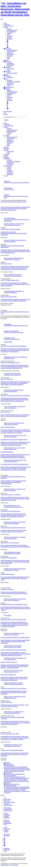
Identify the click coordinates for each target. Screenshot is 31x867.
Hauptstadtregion (11, 31)
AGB (5, 824)
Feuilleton (9, 33)
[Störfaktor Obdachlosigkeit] (15, 570)
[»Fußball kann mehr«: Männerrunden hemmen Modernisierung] (15, 241)
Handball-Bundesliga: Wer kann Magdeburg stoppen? (14, 604)
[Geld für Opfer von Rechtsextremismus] (15, 225)
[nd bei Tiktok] (7, 46)
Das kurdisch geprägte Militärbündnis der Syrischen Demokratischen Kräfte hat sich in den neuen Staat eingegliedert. (14, 692)
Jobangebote (7, 815)
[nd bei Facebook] (7, 44)
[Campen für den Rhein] (15, 698)
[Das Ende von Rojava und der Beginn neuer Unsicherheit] (15, 391)
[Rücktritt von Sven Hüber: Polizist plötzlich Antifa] (7, 615)
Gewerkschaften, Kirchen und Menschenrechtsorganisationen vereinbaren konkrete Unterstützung (14, 233)
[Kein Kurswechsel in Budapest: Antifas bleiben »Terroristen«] (15, 713)
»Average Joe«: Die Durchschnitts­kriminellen (12, 750)
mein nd (6, 114)
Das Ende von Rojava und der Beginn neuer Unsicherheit (15, 395)
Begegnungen (10, 54)
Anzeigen (6, 816)
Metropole (9, 56)
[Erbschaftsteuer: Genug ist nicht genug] (15, 507)
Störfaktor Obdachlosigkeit (7, 574)
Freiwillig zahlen (8, 805)
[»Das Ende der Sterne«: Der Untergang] (15, 490)
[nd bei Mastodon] (7, 40)
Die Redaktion (7, 808)
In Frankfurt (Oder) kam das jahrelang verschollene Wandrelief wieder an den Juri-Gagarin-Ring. (13, 531)
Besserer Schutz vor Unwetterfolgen (10, 542)
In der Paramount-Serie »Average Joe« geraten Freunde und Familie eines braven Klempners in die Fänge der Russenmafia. (14, 754)
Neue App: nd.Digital (9, 802)
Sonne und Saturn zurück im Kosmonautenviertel (13, 527)
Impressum (6, 820)
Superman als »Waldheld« (7, 589)
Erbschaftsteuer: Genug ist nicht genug (10, 511)
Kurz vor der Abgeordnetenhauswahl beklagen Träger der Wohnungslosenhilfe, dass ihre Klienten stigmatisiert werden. (15, 578)
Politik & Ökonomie (12, 30)
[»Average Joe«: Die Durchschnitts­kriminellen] (15, 746)
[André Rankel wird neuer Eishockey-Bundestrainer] (8, 342)
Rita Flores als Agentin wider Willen (10, 733)
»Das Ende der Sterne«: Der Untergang (10, 494)
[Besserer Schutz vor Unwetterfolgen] (15, 538)
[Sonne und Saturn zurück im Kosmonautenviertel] (15, 523)
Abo (2, 18)
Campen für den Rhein (6, 702)
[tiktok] (7, 107)
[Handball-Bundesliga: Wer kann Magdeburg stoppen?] (15, 600)
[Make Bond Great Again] (15, 375)
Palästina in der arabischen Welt (9, 296)
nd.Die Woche (10, 64)
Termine (6, 74)
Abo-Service (10, 84)
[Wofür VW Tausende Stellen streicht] (15, 276)
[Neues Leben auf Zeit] (15, 259)
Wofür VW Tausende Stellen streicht (10, 280)
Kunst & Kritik (11, 51)
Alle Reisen (10, 77)
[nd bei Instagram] (7, 43)
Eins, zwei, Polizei (5, 412)
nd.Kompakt (10, 63)
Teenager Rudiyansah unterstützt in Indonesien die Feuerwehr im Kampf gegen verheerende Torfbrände (14, 592)
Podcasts (9, 37)
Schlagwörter (7, 828)
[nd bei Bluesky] (7, 41)
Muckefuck (10, 66)
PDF (5, 801)
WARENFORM (5, 865)
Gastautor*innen (8, 809)
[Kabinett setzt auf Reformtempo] (15, 553)
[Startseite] (15, 9)
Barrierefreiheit (7, 823)
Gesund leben (10, 68)
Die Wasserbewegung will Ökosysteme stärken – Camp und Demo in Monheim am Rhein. (15, 705)
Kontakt (6, 813)
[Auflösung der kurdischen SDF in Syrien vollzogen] (15, 684)
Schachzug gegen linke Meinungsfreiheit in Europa (13, 201)
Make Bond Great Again (7, 379)
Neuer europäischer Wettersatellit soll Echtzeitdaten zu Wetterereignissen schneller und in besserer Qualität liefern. (15, 546)
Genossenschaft (8, 111)
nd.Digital (9, 80)
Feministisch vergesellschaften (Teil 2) (10, 362)
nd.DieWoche (10, 83)
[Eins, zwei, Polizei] (15, 408)
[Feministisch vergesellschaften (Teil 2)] (15, 358)
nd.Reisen (6, 831)
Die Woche (10, 36)
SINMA (16, 865)
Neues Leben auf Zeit (6, 263)
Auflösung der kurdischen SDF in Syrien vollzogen (13, 688)
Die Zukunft (7, 834)
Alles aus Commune (12, 73)
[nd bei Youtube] (7, 47)
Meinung (9, 28)
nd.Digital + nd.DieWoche (13, 81)
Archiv (5, 827)
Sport (8, 34)
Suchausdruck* (8, 117)
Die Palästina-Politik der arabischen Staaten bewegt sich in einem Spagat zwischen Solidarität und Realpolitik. (15, 300)
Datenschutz (7, 821)
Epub (8, 801)
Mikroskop (9, 53)
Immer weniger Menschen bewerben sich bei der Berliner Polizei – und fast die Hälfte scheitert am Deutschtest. (15, 415)
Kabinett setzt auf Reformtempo (9, 557)
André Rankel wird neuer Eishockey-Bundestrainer (13, 346)
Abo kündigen (7, 799)
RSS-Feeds (6, 835)
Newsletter (9, 38)
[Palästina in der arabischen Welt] (15, 292)
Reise (8, 58)
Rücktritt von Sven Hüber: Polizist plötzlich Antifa (13, 619)
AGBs (8, 86)
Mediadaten (7, 817)
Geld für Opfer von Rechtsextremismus (10, 229)
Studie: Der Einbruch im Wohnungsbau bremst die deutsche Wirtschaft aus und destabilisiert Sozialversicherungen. (13, 482)
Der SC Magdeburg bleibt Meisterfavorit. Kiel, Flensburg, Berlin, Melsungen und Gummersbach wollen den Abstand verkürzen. (15, 608)
